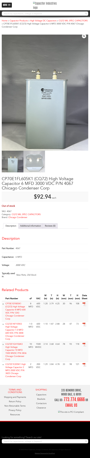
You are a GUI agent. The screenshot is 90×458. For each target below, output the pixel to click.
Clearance (41, 407)
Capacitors (41, 394)
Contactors (41, 403)
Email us (71, 405)
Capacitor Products (19, 20)
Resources (15, 414)
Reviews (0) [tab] (50, 226)
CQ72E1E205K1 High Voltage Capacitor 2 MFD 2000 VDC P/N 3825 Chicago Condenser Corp (15, 370)
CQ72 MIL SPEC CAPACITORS (73, 20)
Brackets (41, 399)
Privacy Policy (15, 410)
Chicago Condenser (17, 217)
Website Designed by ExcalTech (45, 453)
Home (5, 20)
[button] (84, 36)
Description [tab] (11, 226)
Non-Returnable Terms (15, 406)
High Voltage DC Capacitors (43, 20)
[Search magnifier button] (86, 13)
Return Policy (15, 401)
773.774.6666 (74, 400)
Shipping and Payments (15, 397)
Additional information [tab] (30, 226)
